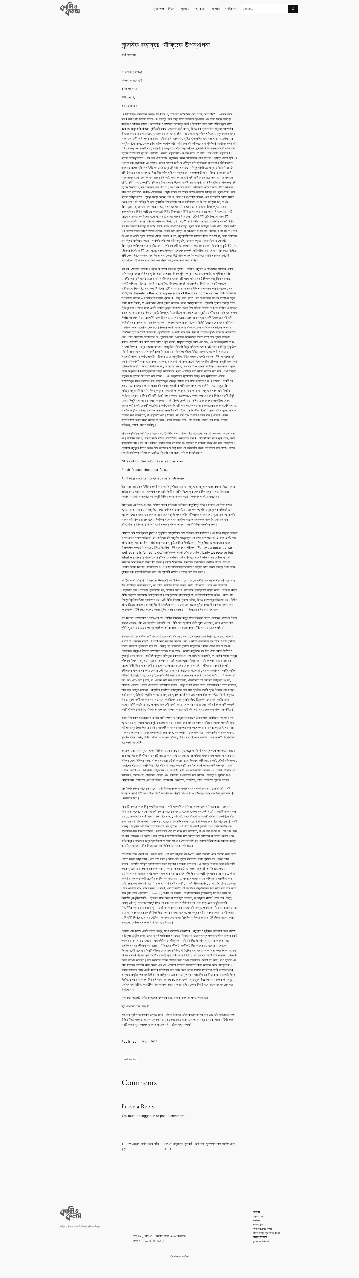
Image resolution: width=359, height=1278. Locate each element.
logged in (148, 1116)
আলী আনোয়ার (129, 55)
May (144, 1041)
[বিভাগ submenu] (176, 9)
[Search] (293, 9)
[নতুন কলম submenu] (206, 9)
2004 (154, 1041)
